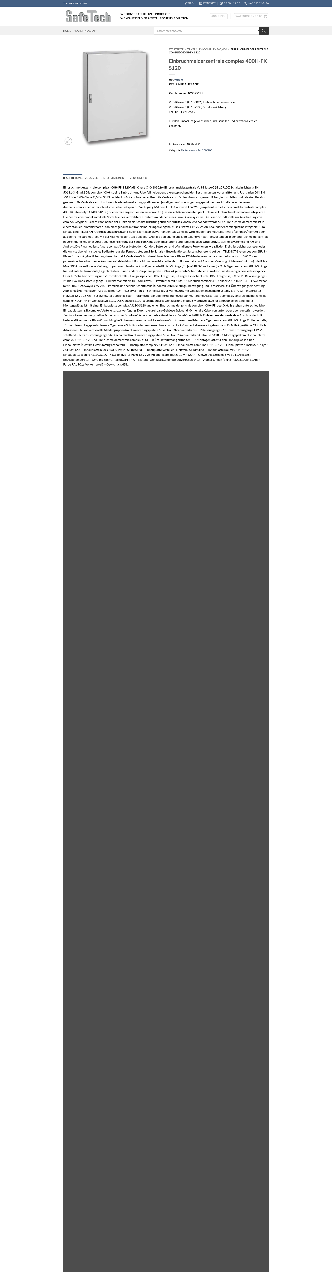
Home (67, 30)
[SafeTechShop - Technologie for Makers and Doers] (89, 16)
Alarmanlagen (84, 30)
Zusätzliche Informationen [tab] (104, 177)
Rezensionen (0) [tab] (137, 177)
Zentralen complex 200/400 (207, 49)
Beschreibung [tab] (72, 177)
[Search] (264, 31)
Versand (178, 79)
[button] (218, 16)
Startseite (176, 49)
